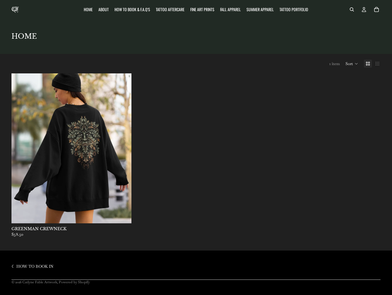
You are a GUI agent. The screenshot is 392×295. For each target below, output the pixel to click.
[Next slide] (122, 148)
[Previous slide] (20, 148)
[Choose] (122, 214)
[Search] (352, 9)
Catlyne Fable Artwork (39, 282)
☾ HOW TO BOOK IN (32, 266)
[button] (352, 63)
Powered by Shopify (74, 282)
